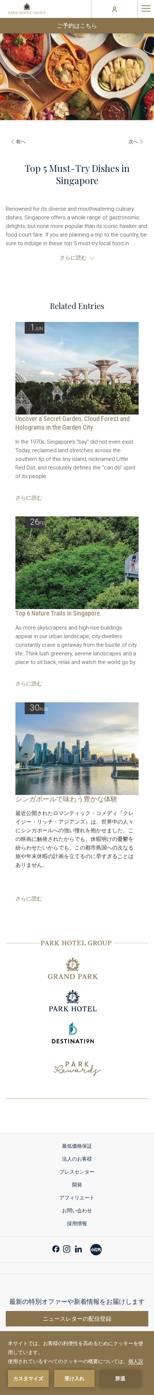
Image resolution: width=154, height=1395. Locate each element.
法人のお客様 (77, 1159)
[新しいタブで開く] (96, 1249)
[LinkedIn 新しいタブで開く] (78, 1248)
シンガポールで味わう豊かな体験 (66, 799)
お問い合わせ (77, 1210)
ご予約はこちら (77, 25)
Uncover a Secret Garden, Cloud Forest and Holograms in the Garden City (72, 423)
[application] (77, 1363)
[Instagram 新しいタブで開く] (66, 1248)
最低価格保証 (77, 1146)
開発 (77, 1185)
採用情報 (77, 1223)
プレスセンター (77, 1172)
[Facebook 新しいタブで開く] (55, 1248)
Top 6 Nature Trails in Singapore (57, 613)
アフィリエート (77, 1197)
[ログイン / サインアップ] (114, 8)
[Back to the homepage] (26, 9)
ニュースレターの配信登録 (77, 1318)
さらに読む (28, 498)
